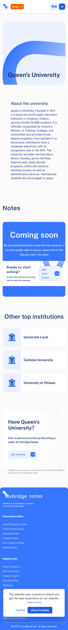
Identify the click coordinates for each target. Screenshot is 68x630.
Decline (20, 610)
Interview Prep (10, 580)
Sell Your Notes (11, 571)
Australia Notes (11, 533)
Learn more (34, 602)
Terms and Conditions (14, 618)
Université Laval (36, 337)
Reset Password (11, 566)
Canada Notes (10, 538)
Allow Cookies (40, 610)
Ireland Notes (10, 547)
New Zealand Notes (13, 542)
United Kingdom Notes (15, 524)
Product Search (11, 575)
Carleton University (38, 360)
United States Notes (13, 528)
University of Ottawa (39, 383)
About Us (8, 585)
